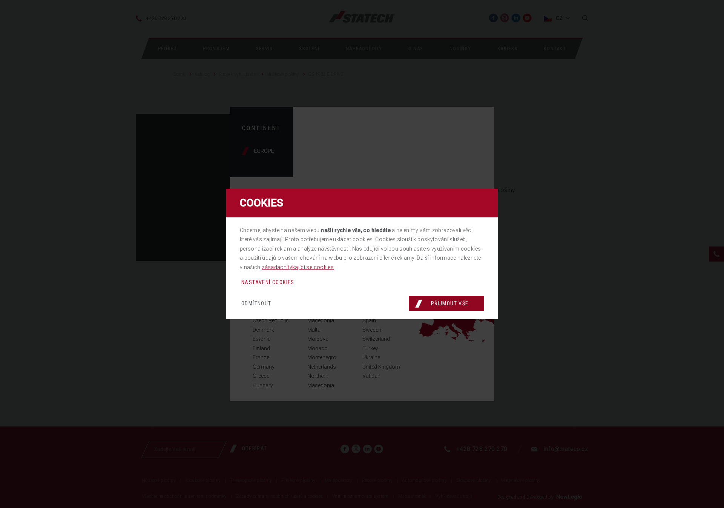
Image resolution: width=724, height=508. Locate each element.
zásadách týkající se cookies (298, 267)
